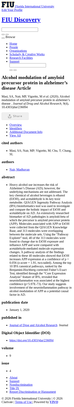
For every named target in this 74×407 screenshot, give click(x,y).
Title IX (14, 388)
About (13, 377)
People (13, 47)
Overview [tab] (15, 124)
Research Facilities (21, 57)
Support (14, 61)
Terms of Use (24, 402)
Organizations (18, 50)
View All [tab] (15, 135)
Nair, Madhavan (19, 169)
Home (13, 43)
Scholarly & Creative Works (27, 54)
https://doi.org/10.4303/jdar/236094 (31, 340)
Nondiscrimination (21, 384)
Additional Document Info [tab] (25, 132)
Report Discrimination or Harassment (32, 391)
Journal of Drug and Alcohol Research (33, 325)
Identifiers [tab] (15, 128)
